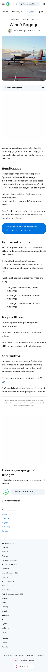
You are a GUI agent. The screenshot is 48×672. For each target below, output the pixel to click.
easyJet (5, 577)
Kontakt (5, 647)
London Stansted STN (10, 560)
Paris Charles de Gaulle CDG (12, 594)
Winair (5, 11)
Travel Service (7, 590)
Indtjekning (6, 527)
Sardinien (5, 569)
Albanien (5, 615)
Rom (4, 619)
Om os (4, 643)
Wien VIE (5, 552)
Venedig (5, 607)
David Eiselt (17, 31)
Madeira (5, 598)
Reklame (41, 655)
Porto (4, 632)
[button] (3, 4)
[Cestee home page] (11, 4)
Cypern (4, 624)
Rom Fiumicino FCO (9, 564)
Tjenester (5, 531)
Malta (4, 602)
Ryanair (5, 556)
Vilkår (21, 655)
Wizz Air (5, 586)
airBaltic (5, 547)
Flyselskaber (14, 19)
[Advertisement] (24, 118)
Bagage (30, 11)
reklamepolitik (29, 405)
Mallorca (5, 628)
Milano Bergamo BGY (10, 573)
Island (4, 611)
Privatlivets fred (30, 655)
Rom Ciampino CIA (9, 581)
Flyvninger (17, 11)
